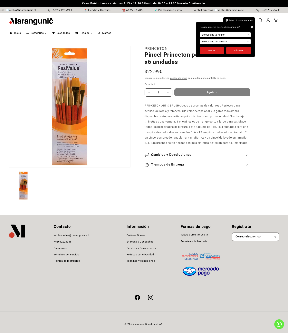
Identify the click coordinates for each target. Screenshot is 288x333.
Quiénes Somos (136, 235)
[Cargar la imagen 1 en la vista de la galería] (23, 185)
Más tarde (238, 50)
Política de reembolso (67, 260)
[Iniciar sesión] (268, 21)
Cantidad (150, 84)
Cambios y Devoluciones (141, 248)
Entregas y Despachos (140, 241)
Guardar (212, 50)
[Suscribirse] (275, 237)
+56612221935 (62, 241)
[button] (260, 21)
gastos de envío (178, 78)
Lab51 (161, 324)
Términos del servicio (66, 254)
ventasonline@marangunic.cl (71, 235)
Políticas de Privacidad (140, 254)
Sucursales (60, 248)
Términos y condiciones (141, 260)
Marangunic (138, 324)
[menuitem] (15, 33)
